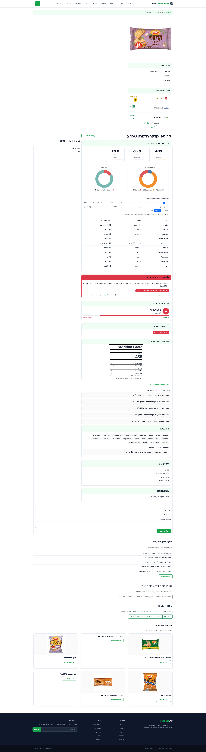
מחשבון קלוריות (96, 725)
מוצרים (120, 4)
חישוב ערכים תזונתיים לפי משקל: (157, 199)
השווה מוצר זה (88, 136)
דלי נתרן (122, 597)
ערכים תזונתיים (163, 662)
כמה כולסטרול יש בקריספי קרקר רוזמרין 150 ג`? (151, 421)
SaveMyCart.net (147, 123)
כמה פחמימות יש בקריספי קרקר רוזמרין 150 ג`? (151, 402)
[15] (121, 202)
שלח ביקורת (164, 531)
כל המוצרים (121, 728)
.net (160, 3)
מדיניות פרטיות (39, 748)
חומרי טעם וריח (118, 435)
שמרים (145, 442)
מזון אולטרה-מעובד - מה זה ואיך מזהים (157, 553)
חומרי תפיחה (106, 435)
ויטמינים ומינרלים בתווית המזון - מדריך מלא (156, 567)
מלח (157, 439)
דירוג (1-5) (167, 511)
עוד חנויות (149, 127)
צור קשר (98, 740)
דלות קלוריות (134, 616)
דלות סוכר (167, 616)
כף (162, 211)
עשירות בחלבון (146, 616)
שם (79, 151)
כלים (85, 4)
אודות (99, 736)
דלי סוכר (130, 597)
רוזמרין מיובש (96, 439)
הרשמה (68, 4)
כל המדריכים (165, 577)
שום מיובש (165, 442)
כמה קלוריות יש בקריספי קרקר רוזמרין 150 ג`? (152, 395)
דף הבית (129, 4)
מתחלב (150, 439)
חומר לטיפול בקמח (131, 435)
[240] (112, 202)
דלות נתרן (157, 616)
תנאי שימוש (47, 748)
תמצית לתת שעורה (134, 442)
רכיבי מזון (122, 732)
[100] (101, 202)
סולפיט (137, 439)
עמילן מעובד (116, 439)
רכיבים (112, 4)
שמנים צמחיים (155, 442)
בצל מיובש (143, 435)
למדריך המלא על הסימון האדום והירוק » (103, 295)
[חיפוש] (37, 3)
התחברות (77, 4)
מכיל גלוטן (165, 439)
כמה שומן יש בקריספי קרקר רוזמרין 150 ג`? (153, 408)
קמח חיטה (107, 439)
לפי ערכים (93, 4)
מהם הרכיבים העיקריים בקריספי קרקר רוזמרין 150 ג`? (147, 452)
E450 (158, 435)
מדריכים (98, 732)
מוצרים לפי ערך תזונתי (163, 597)
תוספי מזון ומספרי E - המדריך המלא (158, 562)
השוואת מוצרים (96, 728)
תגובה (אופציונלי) (165, 519)
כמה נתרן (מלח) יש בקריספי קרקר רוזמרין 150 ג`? (150, 415)
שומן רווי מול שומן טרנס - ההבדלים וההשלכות (155, 571)
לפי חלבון (139, 597)
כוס (152, 211)
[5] (131, 202)
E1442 (165, 435)
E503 (151, 435)
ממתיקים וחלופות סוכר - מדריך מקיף (158, 558)
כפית (166, 211)
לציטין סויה (96, 435)
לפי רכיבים (103, 4)
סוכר (143, 439)
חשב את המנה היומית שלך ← (159, 385)
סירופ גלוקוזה (127, 439)
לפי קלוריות (149, 597)
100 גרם (157, 211)
